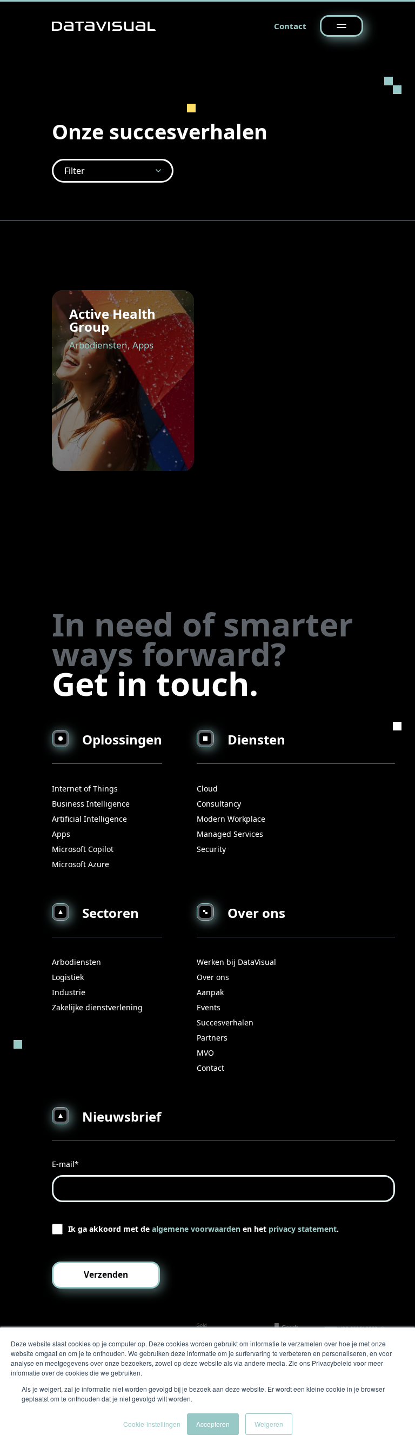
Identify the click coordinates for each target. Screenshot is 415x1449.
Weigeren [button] (269, 1423)
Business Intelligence (91, 804)
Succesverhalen (225, 1022)
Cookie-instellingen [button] (151, 1423)
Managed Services (230, 834)
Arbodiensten (76, 962)
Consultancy (219, 804)
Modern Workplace (231, 819)
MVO (205, 1053)
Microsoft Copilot (82, 849)
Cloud (207, 788)
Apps (61, 834)
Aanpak (210, 992)
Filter (74, 171)
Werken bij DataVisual (236, 962)
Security (211, 849)
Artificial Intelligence (89, 819)
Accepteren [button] (213, 1423)
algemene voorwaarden (196, 1229)
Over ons (213, 977)
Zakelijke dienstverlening (97, 1007)
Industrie (68, 992)
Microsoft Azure (80, 864)
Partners (212, 1037)
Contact (290, 26)
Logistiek (68, 977)
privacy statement (303, 1229)
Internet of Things (85, 788)
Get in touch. (155, 684)
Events (208, 1007)
